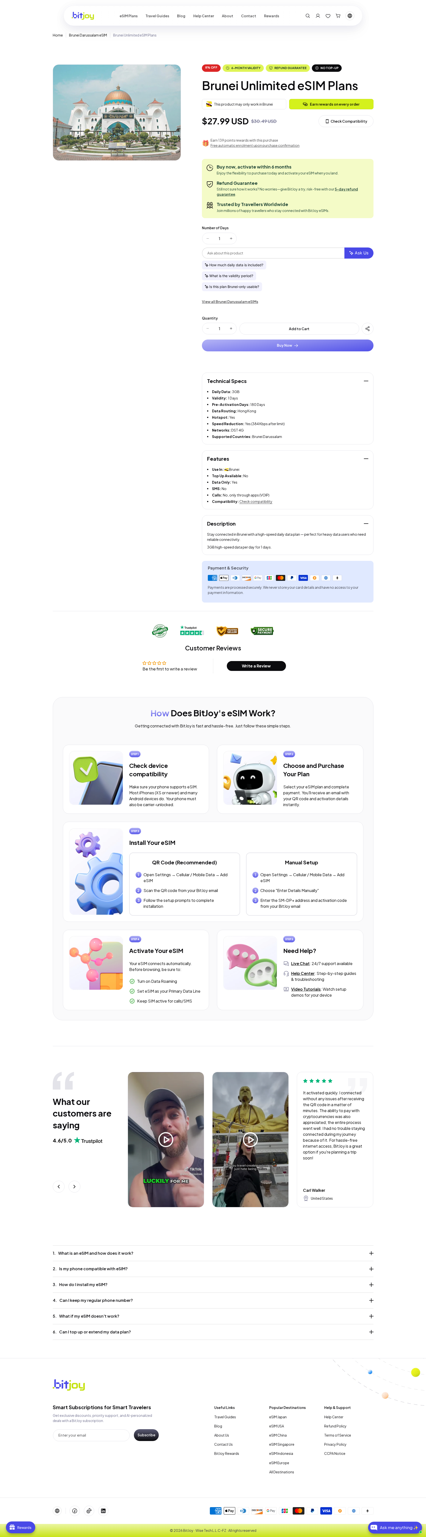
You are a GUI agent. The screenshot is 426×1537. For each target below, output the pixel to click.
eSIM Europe (279, 1463)
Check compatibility (255, 501)
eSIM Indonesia (281, 1453)
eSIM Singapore (281, 1444)
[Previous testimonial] (59, 1187)
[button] (308, 15)
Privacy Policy (335, 1444)
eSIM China (278, 1435)
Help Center (333, 1417)
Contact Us (223, 1444)
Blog (218, 1426)
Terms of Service (337, 1435)
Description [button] (221, 523)
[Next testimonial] (74, 1187)
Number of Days (215, 228)
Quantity (210, 318)
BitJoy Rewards (226, 1453)
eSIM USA (276, 1426)
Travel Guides (225, 1417)
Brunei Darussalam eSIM (88, 35)
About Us (221, 1435)
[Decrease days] (207, 238)
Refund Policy (335, 1426)
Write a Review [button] (256, 665)
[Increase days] (231, 238)
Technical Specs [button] (227, 381)
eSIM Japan (278, 1417)
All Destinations (281, 1472)
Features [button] (218, 458)
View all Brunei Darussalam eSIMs (230, 301)
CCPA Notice (334, 1453)
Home (58, 35)
